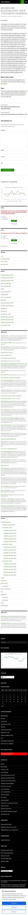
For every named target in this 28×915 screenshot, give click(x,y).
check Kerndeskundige (6, 380)
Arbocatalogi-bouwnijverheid (8, 358)
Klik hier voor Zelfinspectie (7, 753)
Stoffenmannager (5, 794)
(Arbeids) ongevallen (6, 522)
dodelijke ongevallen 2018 (10, 552)
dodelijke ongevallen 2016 (7, 305)
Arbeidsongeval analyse (6, 352)
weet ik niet (5, 219)
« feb (2, 706)
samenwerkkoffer (5, 459)
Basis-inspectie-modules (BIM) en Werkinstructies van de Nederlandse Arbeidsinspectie (14, 364)
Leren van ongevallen (6, 283)
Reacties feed (4, 261)
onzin (3, 216)
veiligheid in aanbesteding (7, 499)
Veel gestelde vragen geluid (7, 740)
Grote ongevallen (5, 409)
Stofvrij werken (4, 468)
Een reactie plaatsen (17, 16)
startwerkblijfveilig (5, 792)
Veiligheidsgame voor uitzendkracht (9, 830)
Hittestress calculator (6, 786)
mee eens (4, 217)
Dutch (5, 677)
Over (2, 591)
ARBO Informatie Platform (8, 8)
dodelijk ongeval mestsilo (7, 850)
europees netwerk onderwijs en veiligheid (11, 395)
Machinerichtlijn (5, 433)
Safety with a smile (5, 732)
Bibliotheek (3, 300)
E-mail (3, 156)
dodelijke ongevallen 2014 (10, 538)
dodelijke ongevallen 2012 (10, 533)
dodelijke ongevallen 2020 (7, 280)
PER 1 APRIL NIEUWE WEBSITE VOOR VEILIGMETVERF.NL (10, 106)
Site (2, 163)
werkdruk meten (5, 805)
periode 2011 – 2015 (6, 314)
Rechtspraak (5, 600)
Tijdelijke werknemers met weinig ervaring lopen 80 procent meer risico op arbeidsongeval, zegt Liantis (13, 885)
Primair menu (26, 2)
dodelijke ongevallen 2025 (7, 319)
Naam (3, 150)
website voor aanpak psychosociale (9, 505)
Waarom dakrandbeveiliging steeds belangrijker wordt (14, 113)
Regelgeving (4, 308)
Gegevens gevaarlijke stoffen (7, 778)
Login (2, 256)
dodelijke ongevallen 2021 (10, 563)
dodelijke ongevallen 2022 (10, 566)
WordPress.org (4, 264)
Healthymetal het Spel (6, 824)
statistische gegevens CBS (7, 735)
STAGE (2, 289)
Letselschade (4, 721)
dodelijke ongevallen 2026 (7, 322)
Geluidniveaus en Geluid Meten (8, 780)
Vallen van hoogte (5, 490)
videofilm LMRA (5, 861)
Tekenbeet (22, 91)
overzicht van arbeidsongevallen (8, 448)
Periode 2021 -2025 (5, 325)
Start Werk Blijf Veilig (6, 858)
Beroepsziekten (4, 370)
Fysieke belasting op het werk (8, 401)
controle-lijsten (4, 772)
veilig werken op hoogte (6, 494)
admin (9, 16)
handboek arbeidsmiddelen (7, 783)
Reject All (14, 911)
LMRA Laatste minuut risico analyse (9, 616)
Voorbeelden (5, 586)
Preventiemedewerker (6, 451)
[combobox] (14, 642)
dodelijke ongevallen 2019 (10, 555)
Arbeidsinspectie (5, 347)
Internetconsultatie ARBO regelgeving (10, 418)
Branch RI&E (4, 766)
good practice (4, 583)
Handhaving (4, 311)
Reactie (3, 130)
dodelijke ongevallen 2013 (7, 303)
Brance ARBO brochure (6, 374)
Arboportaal (4, 361)
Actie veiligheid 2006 (6, 342)
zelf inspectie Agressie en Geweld (9, 811)
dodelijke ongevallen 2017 (7, 277)
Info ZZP (3, 718)
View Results (14, 223)
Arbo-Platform (5, 2)
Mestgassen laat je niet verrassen (8, 827)
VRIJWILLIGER (4, 294)
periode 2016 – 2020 (7, 544)
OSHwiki (3, 441)
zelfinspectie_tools (5, 814)
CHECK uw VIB (4, 390)
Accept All (14, 903)
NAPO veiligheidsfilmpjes (7, 853)
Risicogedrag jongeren (6, 729)
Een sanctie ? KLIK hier (6, 754)
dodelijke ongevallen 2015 (10, 541)
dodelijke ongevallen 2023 (10, 569)
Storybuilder (4, 478)
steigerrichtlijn (4, 465)
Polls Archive (4, 246)
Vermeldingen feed (5, 258)
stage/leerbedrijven (5, 840)
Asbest (2, 577)
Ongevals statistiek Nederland (8, 439)
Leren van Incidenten (6, 425)
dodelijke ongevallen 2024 (7, 316)
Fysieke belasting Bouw (6, 398)
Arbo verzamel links (5, 355)
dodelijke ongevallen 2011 (7, 275)
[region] (14, 902)
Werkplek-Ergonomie (6, 808)
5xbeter (3, 335)
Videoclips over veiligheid (7, 743)
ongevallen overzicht (6, 724)
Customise (14, 907)
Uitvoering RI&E (5, 486)
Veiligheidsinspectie (5, 623)
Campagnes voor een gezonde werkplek (10, 377)
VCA (2, 738)
